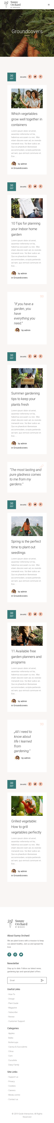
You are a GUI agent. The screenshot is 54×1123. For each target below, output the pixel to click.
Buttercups (13, 1042)
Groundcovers (21, 168)
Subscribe (13, 1012)
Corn (10, 1056)
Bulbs (10, 1038)
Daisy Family (13, 1065)
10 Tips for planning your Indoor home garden (25, 228)
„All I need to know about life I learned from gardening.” (23, 741)
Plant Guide (13, 1003)
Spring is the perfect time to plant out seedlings (26, 547)
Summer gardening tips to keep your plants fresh (25, 398)
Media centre (14, 1095)
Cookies (12, 1086)
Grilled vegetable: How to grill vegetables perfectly (26, 826)
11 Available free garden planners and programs (26, 656)
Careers (11, 1090)
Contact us (13, 1099)
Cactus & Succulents (17, 1047)
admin (24, 164)
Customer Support (16, 1021)
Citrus (11, 1051)
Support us (13, 1077)
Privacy (11, 1081)
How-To (11, 994)
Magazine (12, 1008)
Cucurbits (12, 1060)
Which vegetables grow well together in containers (26, 119)
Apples (11, 1033)
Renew (11, 1017)
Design (11, 999)
